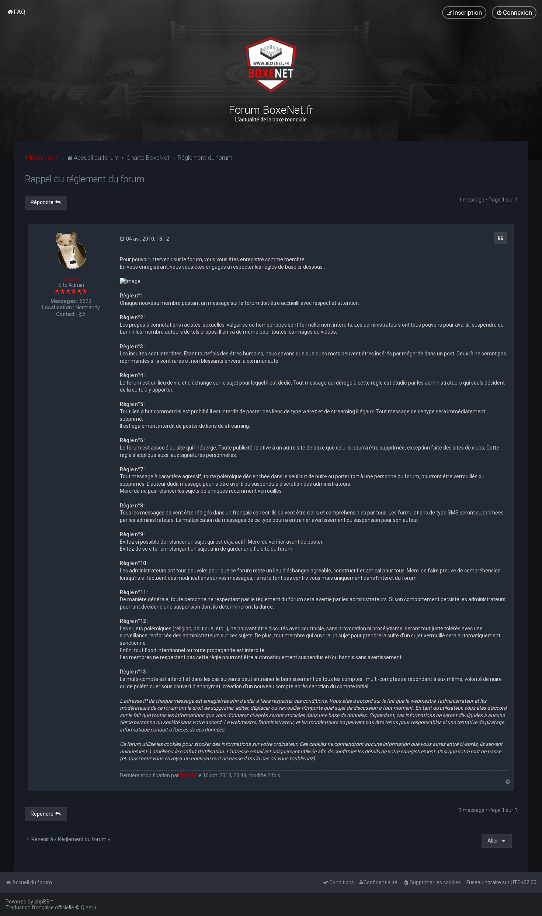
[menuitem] (16, 11)
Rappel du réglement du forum (85, 179)
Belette (71, 279)
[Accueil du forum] (271, 64)
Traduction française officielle (40, 907)
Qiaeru (88, 907)
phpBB (42, 902)
